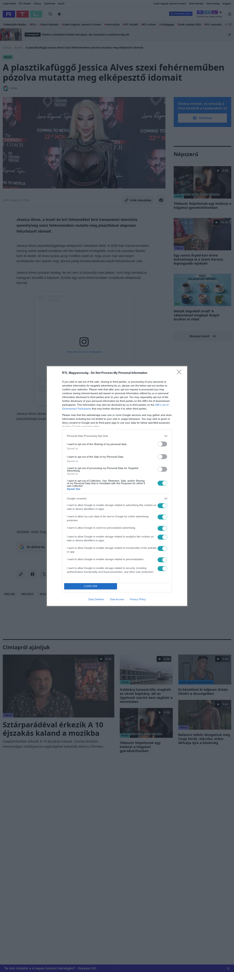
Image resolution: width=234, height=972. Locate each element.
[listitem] (117, 436)
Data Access (117, 599)
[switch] (162, 444)
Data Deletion (96, 599)
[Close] (180, 373)
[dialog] (117, 486)
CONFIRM (90, 586)
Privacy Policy (138, 599)
